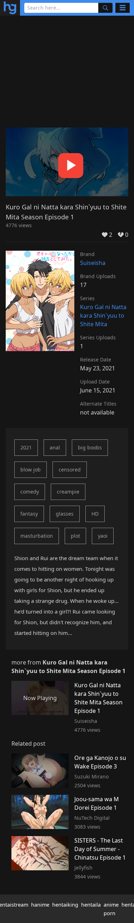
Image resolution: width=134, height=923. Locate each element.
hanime (40, 904)
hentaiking (65, 904)
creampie (68, 491)
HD (95, 513)
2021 (26, 447)
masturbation (36, 535)
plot (75, 535)
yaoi (103, 535)
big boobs (90, 447)
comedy (29, 491)
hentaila (91, 904)
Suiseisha (92, 263)
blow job (30, 469)
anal (55, 447)
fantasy (29, 513)
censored (70, 469)
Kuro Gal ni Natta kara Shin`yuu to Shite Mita (103, 315)
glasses (65, 513)
